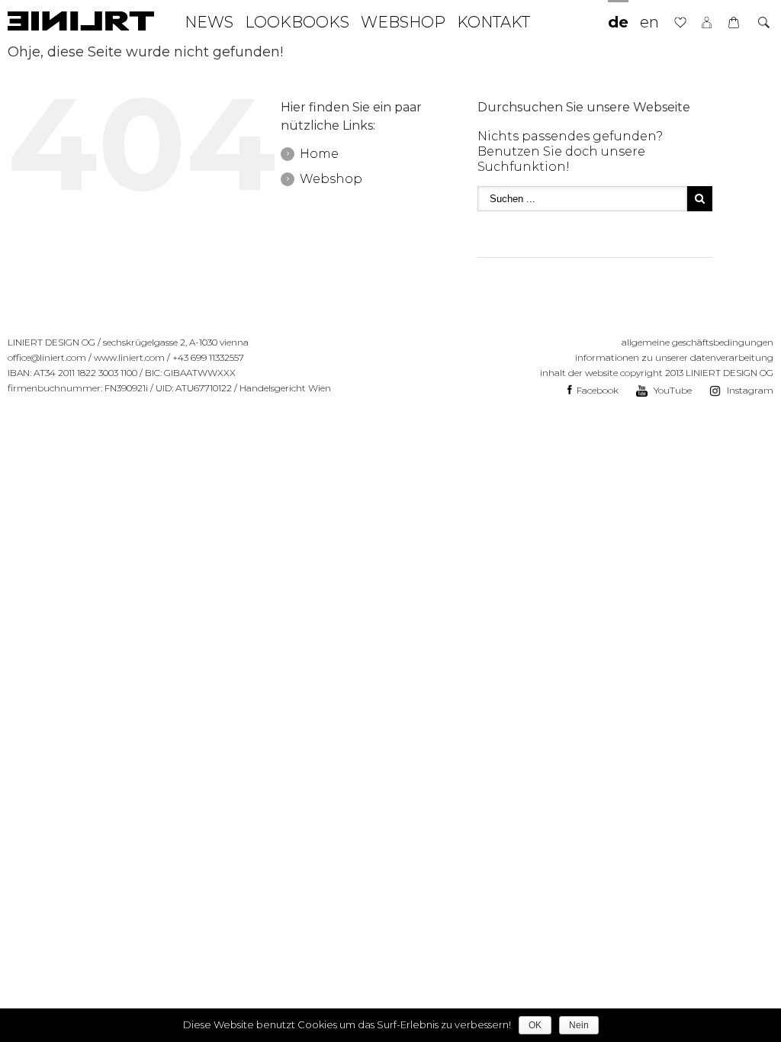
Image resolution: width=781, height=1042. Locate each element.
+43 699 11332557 (208, 357)
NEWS (209, 22)
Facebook (596, 390)
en (649, 22)
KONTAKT (493, 22)
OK (535, 1025)
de (618, 22)
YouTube (671, 390)
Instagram (749, 390)
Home (319, 153)
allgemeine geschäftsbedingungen (697, 342)
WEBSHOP (403, 22)
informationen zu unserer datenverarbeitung (674, 357)
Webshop (331, 179)
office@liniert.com (47, 357)
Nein (579, 1025)
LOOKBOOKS (297, 22)
